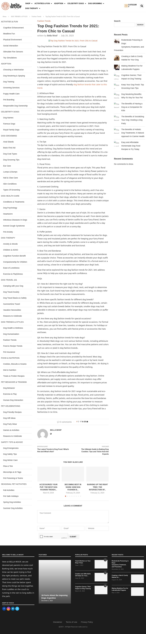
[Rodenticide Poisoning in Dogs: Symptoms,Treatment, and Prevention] (137, 564)
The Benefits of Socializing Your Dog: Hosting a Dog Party (132, 120)
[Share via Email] (87, 421)
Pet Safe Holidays (10, 496)
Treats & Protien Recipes (13, 376)
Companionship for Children (15, 262)
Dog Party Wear (10, 424)
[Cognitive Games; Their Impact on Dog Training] (101, 590)
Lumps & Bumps (10, 172)
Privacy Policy (87, 622)
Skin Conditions (10, 184)
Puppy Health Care (11, 94)
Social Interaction (10, 46)
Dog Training (8, 82)
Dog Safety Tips (10, 454)
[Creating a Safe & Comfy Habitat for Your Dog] (137, 578)
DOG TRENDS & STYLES (19, 16)
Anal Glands (8, 142)
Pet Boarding (8, 100)
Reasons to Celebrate (12, 316)
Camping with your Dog (13, 286)
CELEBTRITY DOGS (75, 3)
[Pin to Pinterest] (82, 421)
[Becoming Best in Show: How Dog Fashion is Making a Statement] (73, 474)
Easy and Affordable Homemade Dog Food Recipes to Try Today (130, 145)
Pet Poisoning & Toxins (13, 478)
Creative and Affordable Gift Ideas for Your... (83, 574)
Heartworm (8, 214)
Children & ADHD (10, 250)
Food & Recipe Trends (12, 346)
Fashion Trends (36, 16)
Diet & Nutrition (9, 370)
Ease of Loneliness (11, 268)
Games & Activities (11, 430)
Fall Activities (8, 490)
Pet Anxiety (8, 232)
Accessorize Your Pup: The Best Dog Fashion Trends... (48, 487)
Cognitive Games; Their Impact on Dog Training (83, 587)
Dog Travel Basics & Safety (15, 298)
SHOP (27, 3)
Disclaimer (57, 622)
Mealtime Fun (9, 34)
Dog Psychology (10, 208)
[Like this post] (78, 421)
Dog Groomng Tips (11, 160)
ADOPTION (58, 3)
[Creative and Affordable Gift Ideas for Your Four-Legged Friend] (101, 577)
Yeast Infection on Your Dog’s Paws (83, 562)
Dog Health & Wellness (13, 328)
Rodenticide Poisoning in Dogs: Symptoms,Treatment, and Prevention (120, 564)
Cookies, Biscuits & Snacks (15, 364)
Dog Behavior (9, 388)
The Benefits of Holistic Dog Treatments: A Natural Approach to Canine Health (132, 132)
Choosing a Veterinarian (13, 70)
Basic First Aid (9, 148)
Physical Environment (12, 40)
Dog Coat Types (10, 154)
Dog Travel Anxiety (11, 292)
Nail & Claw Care (10, 178)
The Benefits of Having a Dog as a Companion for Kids (131, 107)
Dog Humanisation (11, 334)
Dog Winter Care (10, 460)
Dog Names (8, 118)
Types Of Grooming (11, 190)
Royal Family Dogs (11, 130)
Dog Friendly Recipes (12, 412)
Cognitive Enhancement (13, 28)
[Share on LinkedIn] (85, 421)
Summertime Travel (11, 304)
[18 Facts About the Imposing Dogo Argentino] (55, 582)
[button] (142, 6)
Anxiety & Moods (10, 244)
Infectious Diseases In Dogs (15, 220)
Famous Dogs (9, 124)
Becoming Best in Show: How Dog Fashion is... (73, 487)
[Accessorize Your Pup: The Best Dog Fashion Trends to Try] (48, 474)
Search (117, 21)
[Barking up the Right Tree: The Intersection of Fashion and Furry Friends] (97, 474)
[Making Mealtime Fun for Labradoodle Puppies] (137, 591)
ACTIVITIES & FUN (42, 3)
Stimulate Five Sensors (13, 52)
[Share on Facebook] (80, 421)
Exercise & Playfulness (13, 274)
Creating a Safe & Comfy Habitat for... (120, 576)
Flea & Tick (8, 466)
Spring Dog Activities (12, 502)
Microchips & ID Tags (12, 472)
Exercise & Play (10, 394)
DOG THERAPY (31, 8)
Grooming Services (11, 88)
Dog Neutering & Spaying (14, 76)
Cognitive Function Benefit (14, 256)
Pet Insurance (9, 352)
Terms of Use (71, 622)
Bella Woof (52, 35)
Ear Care (7, 166)
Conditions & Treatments (13, 202)
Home (4, 16)
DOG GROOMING (95, 3)
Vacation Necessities (12, 310)
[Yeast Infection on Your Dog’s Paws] (101, 564)
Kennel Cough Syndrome (14, 226)
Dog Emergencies (10, 448)
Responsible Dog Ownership (15, 106)
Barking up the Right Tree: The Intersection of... (97, 487)
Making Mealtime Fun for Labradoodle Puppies (120, 589)
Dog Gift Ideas (9, 418)
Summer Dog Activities (13, 508)
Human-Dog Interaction (13, 400)
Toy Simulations (10, 58)
